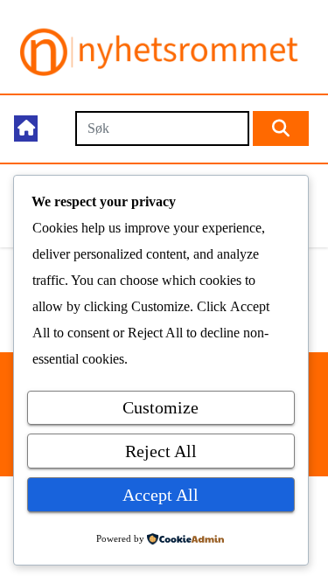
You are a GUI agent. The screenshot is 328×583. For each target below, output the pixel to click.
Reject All (161, 451)
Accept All (160, 494)
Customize (160, 407)
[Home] (26, 128)
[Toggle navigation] (55, 129)
